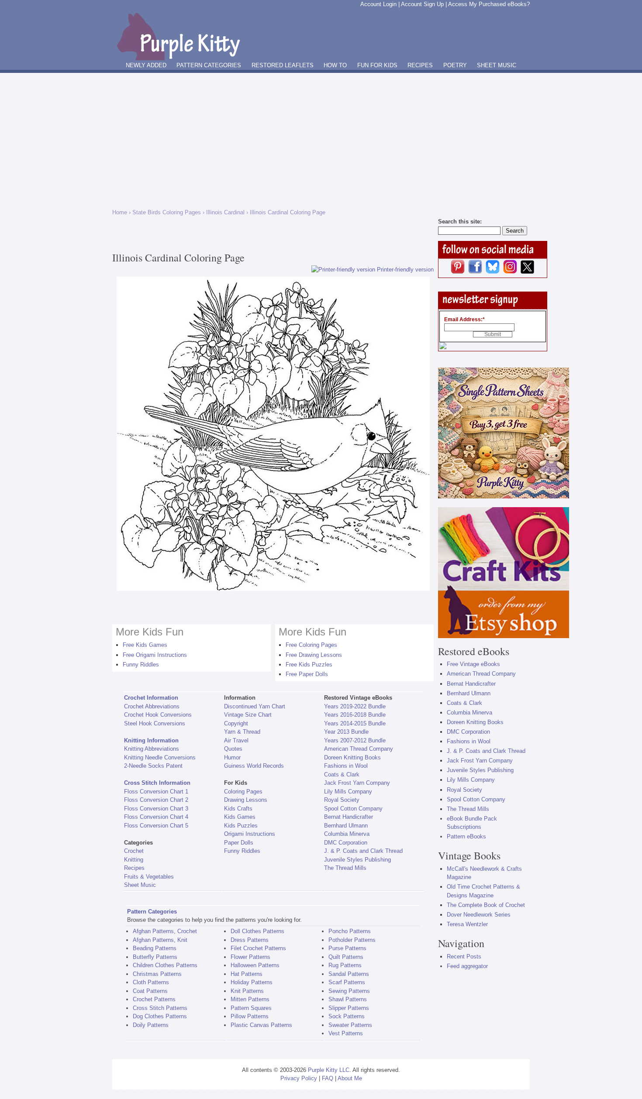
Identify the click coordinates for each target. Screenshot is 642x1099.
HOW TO (335, 65)
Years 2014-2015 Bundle (355, 723)
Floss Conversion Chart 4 (156, 817)
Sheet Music (140, 885)
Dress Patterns (250, 940)
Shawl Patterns (347, 999)
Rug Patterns (345, 965)
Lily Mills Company (348, 791)
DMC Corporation (345, 842)
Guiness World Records (254, 765)
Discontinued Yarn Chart (254, 706)
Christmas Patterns (157, 974)
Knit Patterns (247, 991)
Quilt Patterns (345, 957)
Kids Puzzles (241, 825)
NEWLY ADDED (146, 65)
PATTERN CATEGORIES (208, 65)
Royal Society (341, 800)
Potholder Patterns (352, 940)
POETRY (455, 65)
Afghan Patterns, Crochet (165, 931)
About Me (350, 1078)
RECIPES (420, 65)
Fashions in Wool (346, 765)
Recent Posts (464, 956)
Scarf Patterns (346, 982)
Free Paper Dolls (307, 674)
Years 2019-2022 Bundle (355, 706)
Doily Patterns (151, 1025)
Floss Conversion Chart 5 (156, 825)
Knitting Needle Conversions (160, 757)
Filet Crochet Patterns (258, 948)
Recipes (134, 868)
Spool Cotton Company (353, 808)
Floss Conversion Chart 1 (156, 791)
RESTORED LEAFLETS (283, 65)
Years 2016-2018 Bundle (355, 714)
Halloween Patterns (255, 965)
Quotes (233, 748)
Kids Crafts (238, 808)
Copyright (236, 723)
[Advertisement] (321, 138)
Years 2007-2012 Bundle (355, 740)
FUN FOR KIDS (377, 65)
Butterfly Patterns (155, 957)
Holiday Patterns (252, 982)
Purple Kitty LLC (328, 1070)
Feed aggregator (467, 966)
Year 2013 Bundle (346, 731)
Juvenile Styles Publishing (357, 859)
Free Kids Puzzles (309, 664)
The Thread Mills (345, 868)
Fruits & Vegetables (149, 876)
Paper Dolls (238, 842)
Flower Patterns (250, 957)
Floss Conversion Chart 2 (156, 800)
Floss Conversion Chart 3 (156, 808)
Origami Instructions (249, 834)
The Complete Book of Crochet (486, 905)
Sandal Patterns (348, 974)
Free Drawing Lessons (314, 655)
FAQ (327, 1078)
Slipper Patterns (348, 1008)
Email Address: (464, 319)
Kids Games (239, 817)
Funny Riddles (141, 664)
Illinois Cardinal (225, 212)
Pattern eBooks (466, 836)
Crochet (134, 851)
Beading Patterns (154, 948)
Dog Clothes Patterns (160, 1016)
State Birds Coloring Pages (166, 212)
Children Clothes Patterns (165, 965)
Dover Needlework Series (479, 914)
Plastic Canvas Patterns (261, 1025)
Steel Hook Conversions (154, 723)
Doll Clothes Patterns (257, 931)
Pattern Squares (251, 1008)
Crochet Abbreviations (151, 706)
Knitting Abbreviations (151, 748)
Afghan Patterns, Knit (160, 940)
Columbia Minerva (346, 834)
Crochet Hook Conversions (158, 714)
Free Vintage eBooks (473, 664)
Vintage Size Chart (248, 714)
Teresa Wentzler (467, 924)
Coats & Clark (341, 774)
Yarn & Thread (242, 731)
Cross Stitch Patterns (160, 1008)
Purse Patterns (347, 948)
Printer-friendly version (405, 269)
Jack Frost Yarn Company (357, 783)
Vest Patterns (345, 1033)
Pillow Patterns (250, 1016)
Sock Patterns (346, 1016)
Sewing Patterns (349, 991)
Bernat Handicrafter (348, 817)
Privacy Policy (298, 1078)
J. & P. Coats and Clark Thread (363, 851)
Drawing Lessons (245, 800)
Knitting (133, 859)
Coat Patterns (150, 991)
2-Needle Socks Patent (153, 765)
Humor (232, 757)
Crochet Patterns (154, 999)
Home (119, 212)
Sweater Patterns (350, 1025)
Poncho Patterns (349, 931)
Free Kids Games (145, 645)
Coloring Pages (243, 791)
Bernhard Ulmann (346, 825)
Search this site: (460, 221)
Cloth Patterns (151, 982)
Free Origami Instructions (155, 655)
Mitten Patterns (250, 999)
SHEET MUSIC (496, 65)
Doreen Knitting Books (352, 757)
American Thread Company (358, 748)
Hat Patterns (246, 974)
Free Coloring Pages (311, 645)
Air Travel (236, 740)
